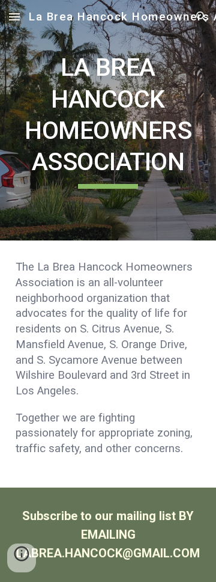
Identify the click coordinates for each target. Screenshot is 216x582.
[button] (14, 16)
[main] (108, 120)
